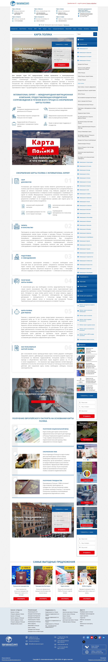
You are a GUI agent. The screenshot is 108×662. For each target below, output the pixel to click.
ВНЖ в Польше (81, 94)
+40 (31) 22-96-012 (39, 20)
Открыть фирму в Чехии (17, 614)
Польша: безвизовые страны (84, 131)
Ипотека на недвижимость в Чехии (53, 621)
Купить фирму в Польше (17, 618)
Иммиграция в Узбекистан (85, 260)
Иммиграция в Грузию (84, 241)
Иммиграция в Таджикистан (86, 256)
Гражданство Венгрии (34, 617)
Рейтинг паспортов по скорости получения (86, 305)
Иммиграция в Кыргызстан (85, 264)
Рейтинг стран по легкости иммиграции (85, 311)
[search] (95, 34)
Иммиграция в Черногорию (86, 162)
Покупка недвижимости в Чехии (52, 614)
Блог (81, 621)
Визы (81, 291)
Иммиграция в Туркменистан (86, 253)
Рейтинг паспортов (85, 619)
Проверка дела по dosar (86, 612)
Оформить (21, 599)
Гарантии (82, 617)
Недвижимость (84, 277)
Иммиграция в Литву (84, 174)
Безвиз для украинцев (86, 296)
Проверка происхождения (87, 614)
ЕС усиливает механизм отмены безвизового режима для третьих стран (91, 365)
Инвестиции (83, 286)
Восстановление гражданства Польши (87, 97)
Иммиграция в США (84, 189)
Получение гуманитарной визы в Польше (86, 152)
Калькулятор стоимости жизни (86, 339)
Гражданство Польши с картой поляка (87, 90)
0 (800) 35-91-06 (62, 14)
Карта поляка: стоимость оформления (87, 87)
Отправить (61, 65)
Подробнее (86, 480)
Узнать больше (87, 525)
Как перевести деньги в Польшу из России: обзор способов (86, 135)
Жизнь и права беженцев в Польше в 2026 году (86, 127)
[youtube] (91, 637)
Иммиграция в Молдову (85, 229)
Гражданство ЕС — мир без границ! (82, 3)
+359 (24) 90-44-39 (61, 20)
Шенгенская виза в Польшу (70, 612)
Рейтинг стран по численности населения (86, 329)
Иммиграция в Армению (85, 233)
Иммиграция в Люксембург (85, 217)
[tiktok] (99, 637)
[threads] (95, 637)
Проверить (86, 439)
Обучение (82, 281)
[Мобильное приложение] (4, 331)
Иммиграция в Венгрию (85, 209)
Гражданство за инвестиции (35, 631)
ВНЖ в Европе (32, 623)
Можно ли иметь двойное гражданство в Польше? (84, 68)
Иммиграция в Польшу (84, 60)
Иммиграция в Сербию (84, 193)
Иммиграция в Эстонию (85, 182)
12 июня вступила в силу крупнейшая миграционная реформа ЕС (90, 358)
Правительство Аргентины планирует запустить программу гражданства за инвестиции (91, 351)
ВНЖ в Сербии (86, 586)
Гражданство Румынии (34, 616)
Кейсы (81, 625)
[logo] (21, 3)
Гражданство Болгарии (43, 586)
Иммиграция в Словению (85, 205)
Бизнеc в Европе (16, 610)
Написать (66, 25)
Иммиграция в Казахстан (85, 245)
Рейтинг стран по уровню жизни (87, 325)
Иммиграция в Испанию (85, 166)
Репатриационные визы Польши (85, 104)
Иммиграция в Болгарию (85, 56)
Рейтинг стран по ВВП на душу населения (86, 334)
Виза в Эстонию (67, 618)
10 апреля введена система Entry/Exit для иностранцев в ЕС (91, 372)
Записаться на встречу (86, 623)
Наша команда (6, 657)
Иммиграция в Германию (85, 197)
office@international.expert (36, 644)
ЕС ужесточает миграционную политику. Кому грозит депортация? (90, 388)
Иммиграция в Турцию (84, 249)
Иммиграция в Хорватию (85, 268)
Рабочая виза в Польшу (69, 622)
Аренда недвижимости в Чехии (52, 618)
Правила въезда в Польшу (84, 143)
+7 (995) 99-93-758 (17, 14)
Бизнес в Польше (15, 616)
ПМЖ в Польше (81, 72)
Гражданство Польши (83, 64)
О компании (94, 28)
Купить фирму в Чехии (17, 620)
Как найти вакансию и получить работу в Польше (85, 117)
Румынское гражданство (21, 586)
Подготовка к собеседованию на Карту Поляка (87, 109)
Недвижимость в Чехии (51, 612)
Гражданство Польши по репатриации (87, 140)
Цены (74, 28)
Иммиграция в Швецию (85, 221)
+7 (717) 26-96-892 (17, 20)
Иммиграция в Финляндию (85, 272)
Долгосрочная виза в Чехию (70, 620)
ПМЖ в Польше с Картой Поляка (85, 76)
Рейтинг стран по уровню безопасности (85, 320)
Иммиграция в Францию (85, 225)
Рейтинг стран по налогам (85, 315)
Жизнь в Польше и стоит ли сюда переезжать (86, 148)
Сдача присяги (84, 616)
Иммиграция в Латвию (84, 178)
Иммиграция (83, 44)
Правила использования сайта (97, 659)
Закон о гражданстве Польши (85, 101)
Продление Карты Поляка (84, 113)
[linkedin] (103, 637)
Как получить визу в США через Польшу (85, 122)
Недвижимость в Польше (52, 624)
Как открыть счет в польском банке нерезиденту (86, 157)
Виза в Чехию (66, 616)
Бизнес (82, 39)
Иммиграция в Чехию (84, 201)
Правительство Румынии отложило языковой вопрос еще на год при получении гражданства (91, 381)
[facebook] (83, 637)
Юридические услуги (16, 624)
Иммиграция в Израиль (85, 186)
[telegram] (87, 637)
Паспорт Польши (82, 79)
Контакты (86, 28)
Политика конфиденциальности (11, 659)
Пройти (86, 502)
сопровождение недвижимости (50, 626)
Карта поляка (81, 83)
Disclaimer (103, 657)
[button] (84, 459)
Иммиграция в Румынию (85, 52)
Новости (82, 345)
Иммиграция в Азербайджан (86, 237)
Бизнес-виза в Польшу (69, 614)
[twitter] (83, 641)
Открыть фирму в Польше (18, 622)
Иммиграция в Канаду (84, 170)
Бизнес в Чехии (15, 612)
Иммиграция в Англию (84, 213)
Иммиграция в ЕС (83, 48)
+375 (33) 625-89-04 (41, 14)
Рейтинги (82, 300)
